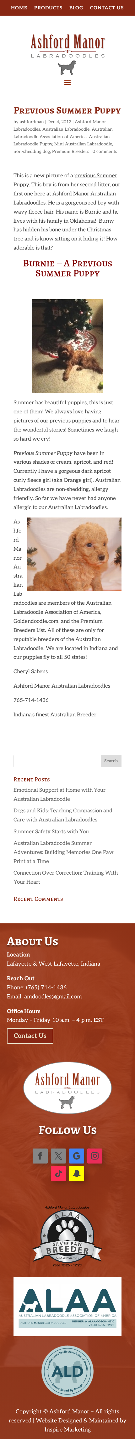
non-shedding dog (32, 151)
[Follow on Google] (76, 1156)
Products (48, 8)
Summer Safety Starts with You (51, 832)
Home (19, 8)
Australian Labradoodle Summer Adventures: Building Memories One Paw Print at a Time (64, 852)
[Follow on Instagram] (94, 1156)
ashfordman (32, 121)
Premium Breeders (70, 151)
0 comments (105, 151)
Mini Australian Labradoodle (83, 144)
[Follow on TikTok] (58, 1173)
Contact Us (107, 8)
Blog (76, 8)
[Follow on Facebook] (40, 1156)
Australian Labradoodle (65, 129)
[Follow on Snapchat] (76, 1173)
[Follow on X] (58, 1156)
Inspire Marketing (68, 1429)
